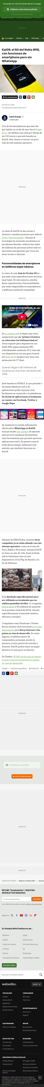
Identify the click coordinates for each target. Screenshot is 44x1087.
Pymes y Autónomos (30, 1045)
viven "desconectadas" (13, 237)
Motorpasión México (30, 1071)
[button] (16, 116)
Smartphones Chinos (11, 958)
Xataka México (8, 1061)
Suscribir (37, 899)
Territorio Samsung (30, 944)
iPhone (5, 953)
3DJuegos (26, 996)
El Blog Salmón (28, 1042)
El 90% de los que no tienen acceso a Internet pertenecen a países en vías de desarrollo (21, 660)
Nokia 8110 (10, 356)
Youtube (21, 915)
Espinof (25, 1015)
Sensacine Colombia (30, 1067)
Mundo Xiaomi (8, 1010)
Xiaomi (5, 940)
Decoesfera (7, 1045)
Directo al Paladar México (9, 1072)
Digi (26, 38)
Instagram (26, 915)
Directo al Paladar (9, 1027)
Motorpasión (27, 1027)
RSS (31, 915)
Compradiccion (8, 1049)
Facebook (20, 97)
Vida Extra (26, 1000)
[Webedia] (9, 986)
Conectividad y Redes (31, 958)
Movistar (6, 935)
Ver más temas (9, 965)
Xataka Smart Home (10, 1006)
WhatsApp (35, 38)
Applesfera (6, 1003)
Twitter (24, 97)
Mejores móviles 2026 (27, 881)
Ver (23, 776)
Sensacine (27, 1012)
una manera (22, 431)
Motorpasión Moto (29, 1030)
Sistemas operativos (19, 668)
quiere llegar (8, 606)
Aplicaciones (28, 940)
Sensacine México (29, 1064)
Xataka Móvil (7, 1000)
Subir (35, 984)
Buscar (41, 975)
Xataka (5, 996)
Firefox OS (35, 668)
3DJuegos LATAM (29, 1061)
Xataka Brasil (7, 1064)
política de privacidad (34, 904)
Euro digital (9, 38)
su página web (12, 333)
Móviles (19, 38)
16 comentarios (11, 97)
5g (24, 949)
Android (6, 949)
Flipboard (29, 97)
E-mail (33, 97)
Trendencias (7, 1042)
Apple (25, 935)
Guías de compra (9, 944)
